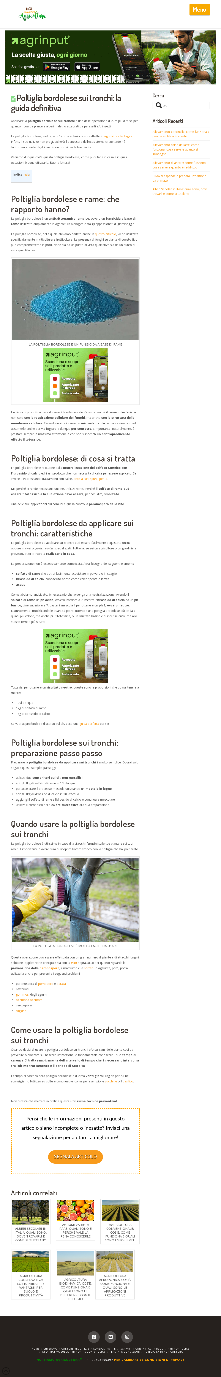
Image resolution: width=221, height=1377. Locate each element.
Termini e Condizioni (124, 1351)
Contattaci (143, 1348)
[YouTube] (110, 1337)
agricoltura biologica (118, 136)
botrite (88, 968)
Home (35, 1348)
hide (26, 174)
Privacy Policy (178, 1348)
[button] (199, 9)
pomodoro (45, 984)
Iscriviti (125, 1348)
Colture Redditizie (75, 1348)
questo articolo (105, 234)
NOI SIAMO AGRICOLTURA (59, 1360)
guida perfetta (89, 724)
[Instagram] (127, 1337)
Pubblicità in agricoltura (163, 1351)
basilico (128, 1081)
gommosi (22, 994)
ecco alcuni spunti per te (90, 479)
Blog (160, 1348)
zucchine (111, 1081)
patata (61, 984)
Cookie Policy (95, 1351)
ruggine (21, 1011)
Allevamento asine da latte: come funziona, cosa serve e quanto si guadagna (176, 149)
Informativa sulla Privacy (61, 1351)
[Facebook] (94, 1337)
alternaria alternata (29, 1000)
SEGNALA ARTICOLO (75, 1156)
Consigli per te (104, 1348)
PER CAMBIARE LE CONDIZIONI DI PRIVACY (149, 1360)
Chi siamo (50, 1348)
